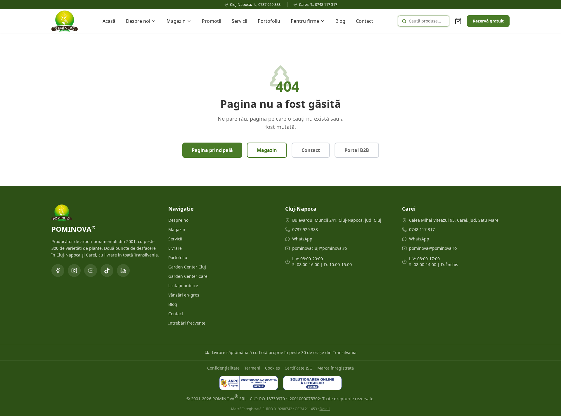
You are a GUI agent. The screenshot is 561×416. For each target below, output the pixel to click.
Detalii (325, 408)
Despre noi (138, 21)
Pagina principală (212, 150)
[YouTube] (90, 270)
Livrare (175, 248)
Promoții (211, 21)
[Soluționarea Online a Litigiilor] (312, 383)
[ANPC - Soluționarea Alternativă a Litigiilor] (248, 383)
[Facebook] (57, 270)
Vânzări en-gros (183, 295)
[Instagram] (74, 270)
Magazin (176, 21)
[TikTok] (107, 270)
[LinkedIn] (123, 270)
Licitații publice (183, 285)
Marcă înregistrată (335, 368)
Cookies (272, 368)
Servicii (239, 21)
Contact (364, 21)
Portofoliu (269, 21)
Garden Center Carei (188, 276)
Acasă (109, 21)
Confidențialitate (223, 368)
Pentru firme (305, 21)
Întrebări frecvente (186, 323)
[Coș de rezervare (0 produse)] (458, 21)
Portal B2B (356, 150)
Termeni (252, 368)
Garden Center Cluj (187, 267)
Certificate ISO (299, 368)
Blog (340, 21)
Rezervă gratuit (488, 21)
